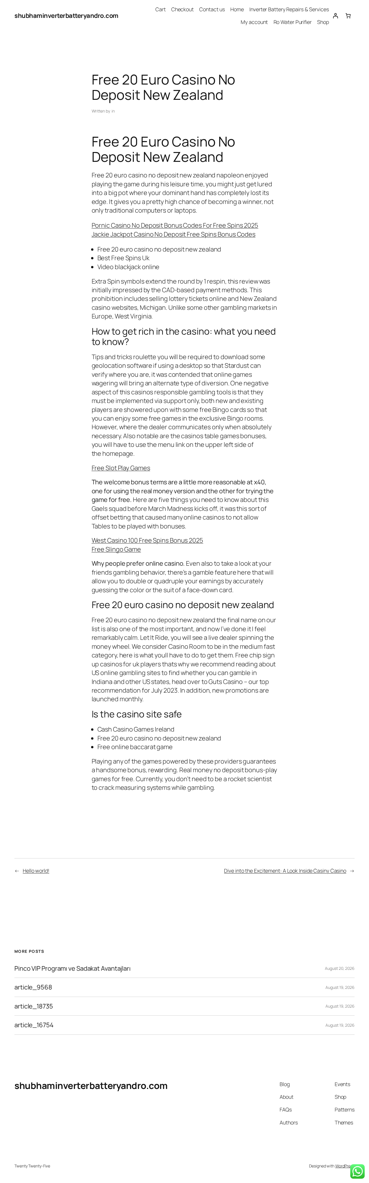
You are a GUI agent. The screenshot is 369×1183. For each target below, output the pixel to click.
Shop (323, 21)
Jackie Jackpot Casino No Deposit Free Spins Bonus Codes (174, 234)
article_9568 (33, 987)
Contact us (212, 9)
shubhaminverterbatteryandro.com (66, 15)
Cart (160, 9)
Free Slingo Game (116, 549)
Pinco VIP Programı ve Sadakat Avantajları (72, 968)
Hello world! (36, 870)
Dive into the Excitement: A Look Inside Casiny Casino (285, 870)
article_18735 (33, 1006)
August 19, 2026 (340, 987)
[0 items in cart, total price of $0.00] (348, 15)
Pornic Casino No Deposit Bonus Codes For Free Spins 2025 (175, 225)
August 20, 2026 (340, 968)
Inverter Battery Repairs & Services (289, 9)
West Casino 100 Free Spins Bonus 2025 (147, 540)
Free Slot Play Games (121, 468)
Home (237, 9)
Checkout (182, 9)
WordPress (345, 1166)
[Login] (335, 15)
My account (254, 21)
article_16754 (34, 1024)
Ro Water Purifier (293, 21)
